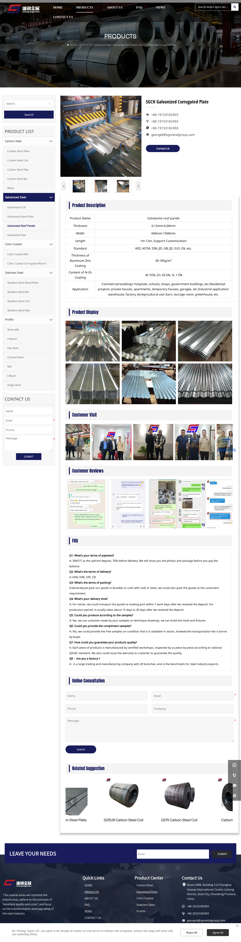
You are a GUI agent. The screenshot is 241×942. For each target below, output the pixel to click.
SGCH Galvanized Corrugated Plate (157, 45)
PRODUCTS (85, 45)
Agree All (218, 932)
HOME (73, 45)
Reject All (191, 932)
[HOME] (23, 9)
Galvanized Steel (102, 45)
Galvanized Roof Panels (125, 45)
